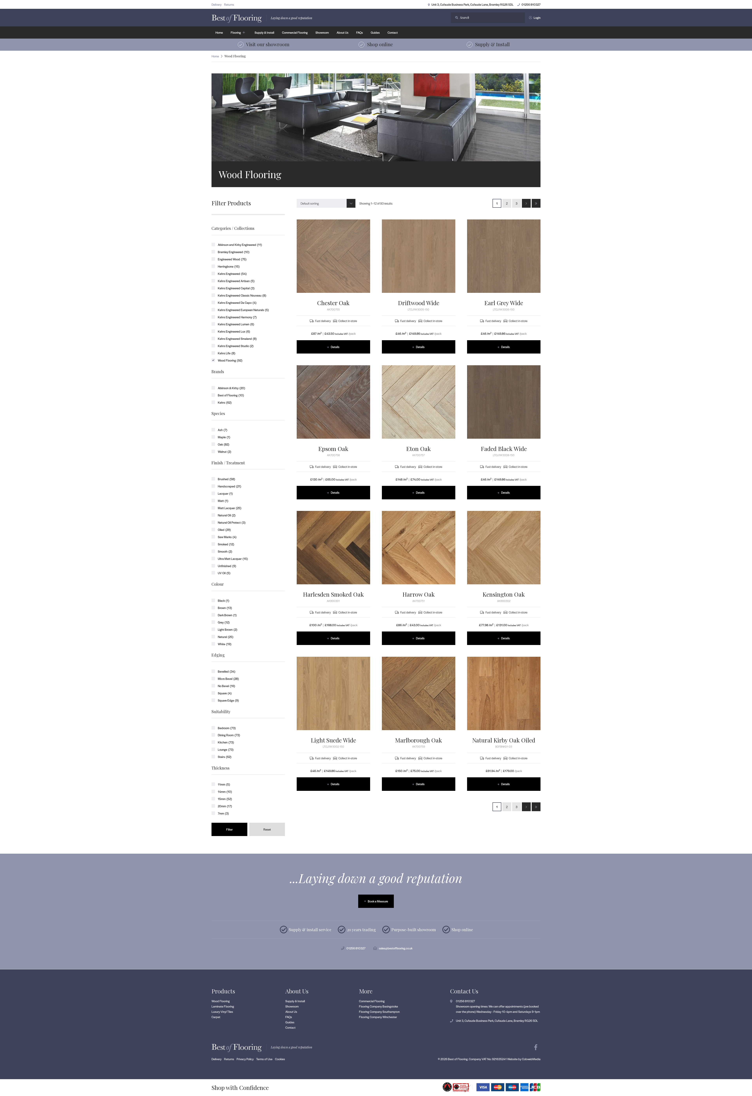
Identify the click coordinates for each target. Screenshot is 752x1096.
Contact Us (464, 991)
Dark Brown (227, 615)
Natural (225, 637)
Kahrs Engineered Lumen (236, 324)
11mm (224, 784)
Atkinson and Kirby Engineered (240, 245)
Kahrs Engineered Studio (235, 346)
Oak (223, 444)
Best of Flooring (231, 395)
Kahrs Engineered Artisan (236, 281)
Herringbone (229, 266)
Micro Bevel (228, 679)
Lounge (225, 749)
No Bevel (226, 686)
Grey (224, 622)
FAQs (359, 32)
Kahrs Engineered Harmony (237, 317)
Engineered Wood (232, 259)
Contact (393, 32)
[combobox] (326, 203)
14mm (225, 791)
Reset (267, 829)
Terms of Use (264, 1059)
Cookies (280, 1059)
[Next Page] (526, 203)
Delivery (216, 4)
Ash (222, 430)
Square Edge (228, 700)
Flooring (236, 32)
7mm (223, 813)
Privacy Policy (245, 1059)
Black (223, 600)
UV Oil (224, 573)
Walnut (224, 451)
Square (224, 693)
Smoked (226, 544)
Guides (375, 32)
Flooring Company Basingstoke (378, 1006)
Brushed (226, 479)
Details (335, 347)
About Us (342, 32)
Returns (229, 4)
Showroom (322, 32)
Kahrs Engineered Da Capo (237, 302)
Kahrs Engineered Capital (236, 288)
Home (219, 32)
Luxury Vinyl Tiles (222, 1011)
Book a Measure (378, 901)
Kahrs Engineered (232, 274)
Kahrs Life (226, 353)
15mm (225, 799)
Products (223, 991)
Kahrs (224, 402)
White (224, 644)
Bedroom (227, 728)
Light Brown (227, 629)
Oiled (224, 530)
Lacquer (225, 493)
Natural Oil (226, 515)
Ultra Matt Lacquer (233, 559)
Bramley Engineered (233, 252)
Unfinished (227, 566)
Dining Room (229, 735)
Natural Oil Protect (231, 522)
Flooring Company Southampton (379, 1011)
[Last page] (536, 203)
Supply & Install (264, 32)
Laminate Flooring (223, 1006)
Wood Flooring (230, 360)
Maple (224, 437)
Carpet (216, 1017)
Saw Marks (227, 537)
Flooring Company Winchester (378, 1017)
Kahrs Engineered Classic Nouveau (242, 295)
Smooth (225, 551)
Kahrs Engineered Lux (234, 331)
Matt (223, 501)
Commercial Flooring (295, 32)
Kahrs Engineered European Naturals (243, 310)
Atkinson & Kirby (231, 388)
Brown (225, 608)
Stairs (224, 757)
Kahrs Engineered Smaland (237, 338)
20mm (225, 806)
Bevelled (226, 671)
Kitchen (226, 742)
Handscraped (229, 486)
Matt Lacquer (229, 508)
